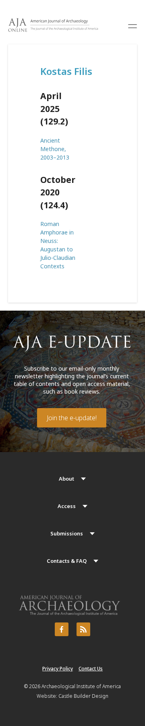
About (66, 478)
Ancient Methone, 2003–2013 (54, 149)
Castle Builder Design (83, 696)
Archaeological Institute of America (81, 686)
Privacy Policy (57, 668)
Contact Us (91, 668)
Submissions (66, 533)
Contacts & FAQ (67, 560)
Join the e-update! (72, 417)
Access (67, 506)
